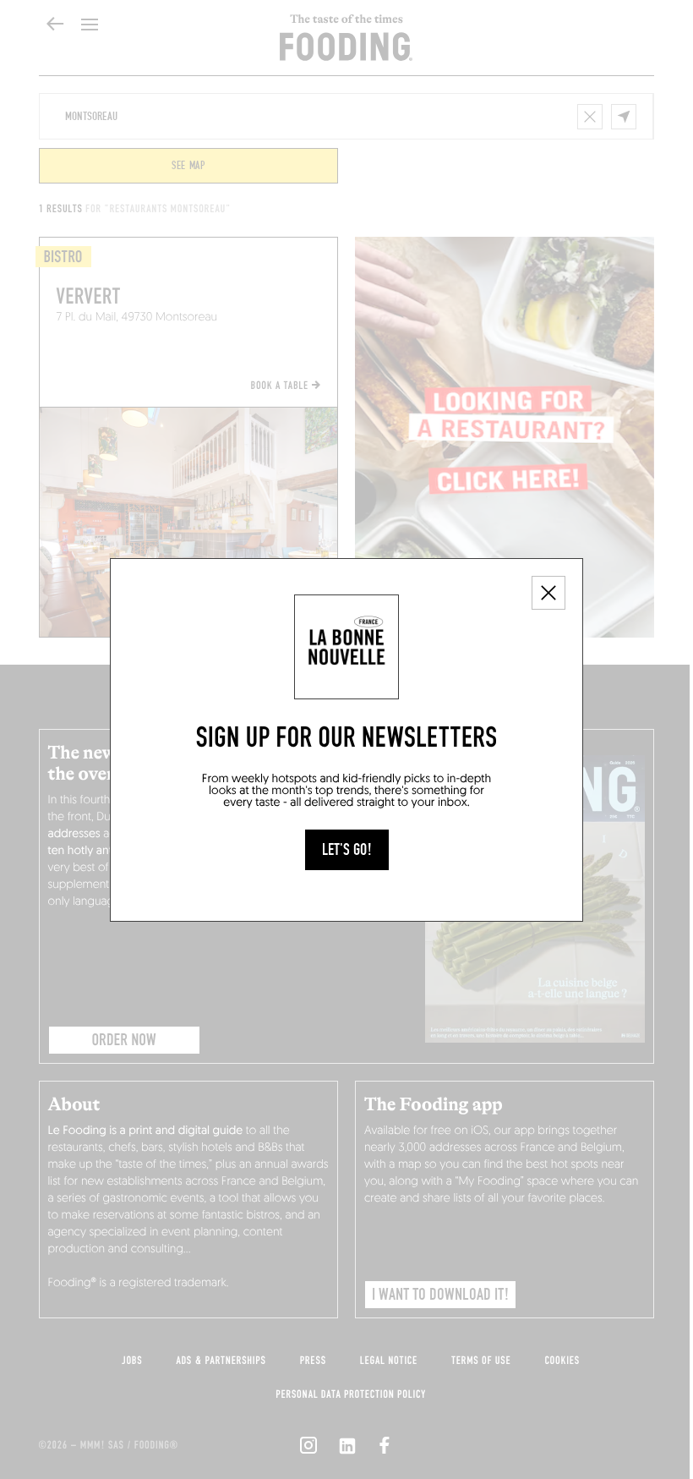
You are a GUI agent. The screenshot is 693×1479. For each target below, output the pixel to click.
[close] (548, 593)
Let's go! (347, 850)
